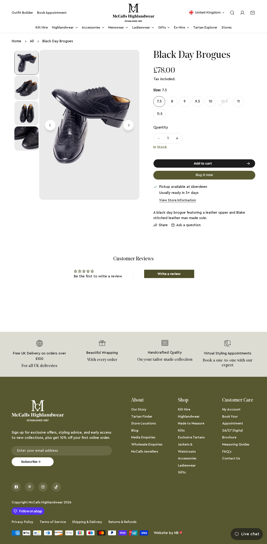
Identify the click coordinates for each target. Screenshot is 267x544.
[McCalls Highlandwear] (133, 13)
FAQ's (226, 451)
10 (210, 101)
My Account (231, 409)
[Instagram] (43, 487)
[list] (89, 125)
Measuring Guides (235, 444)
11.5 (159, 114)
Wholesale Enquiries (146, 444)
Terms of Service (53, 522)
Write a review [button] (169, 274)
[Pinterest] (29, 487)
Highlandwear (189, 416)
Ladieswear (187, 465)
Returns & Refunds (122, 522)
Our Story (138, 409)
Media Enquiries (143, 437)
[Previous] (50, 125)
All (32, 41)
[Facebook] (16, 487)
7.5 (159, 101)
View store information (177, 200)
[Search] (232, 13)
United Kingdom (208, 12)
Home (16, 41)
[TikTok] (56, 487)
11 (238, 101)
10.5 (224, 101)
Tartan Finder (141, 416)
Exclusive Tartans (191, 437)
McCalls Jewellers (144, 451)
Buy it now (204, 175)
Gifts (182, 472)
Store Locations (143, 423)
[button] (253, 13)
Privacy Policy (22, 522)
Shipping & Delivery (87, 522)
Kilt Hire (184, 409)
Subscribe (29, 462)
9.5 (197, 101)
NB (176, 533)
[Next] (128, 125)
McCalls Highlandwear (46, 502)
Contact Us (231, 458)
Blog (134, 430)
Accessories (187, 458)
